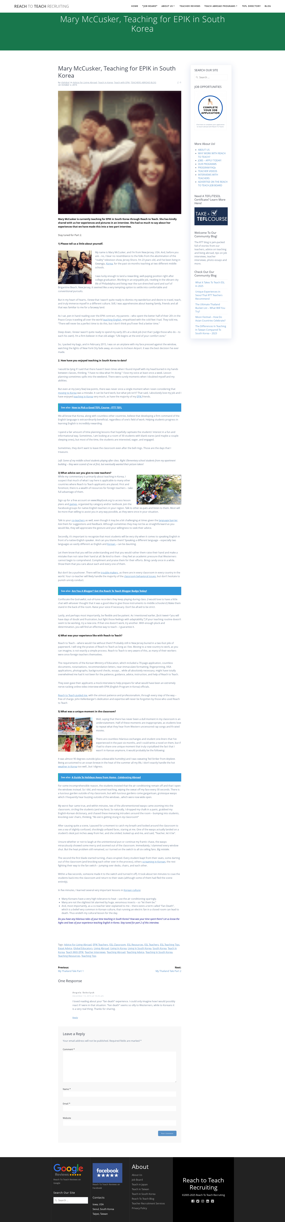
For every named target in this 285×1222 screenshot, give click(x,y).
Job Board (137, 1179)
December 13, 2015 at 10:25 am (88, 995)
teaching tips (88, 956)
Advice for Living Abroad (85, 82)
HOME (134, 6)
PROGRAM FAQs (207, 167)
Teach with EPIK (122, 82)
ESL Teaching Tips (169, 944)
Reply (75, 1017)
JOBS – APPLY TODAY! (209, 160)
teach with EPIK (75, 952)
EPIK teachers (100, 944)
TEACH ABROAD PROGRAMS (219, 6)
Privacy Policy (139, 1208)
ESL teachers (151, 944)
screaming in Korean (154, 861)
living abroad (101, 948)
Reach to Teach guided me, (73, 695)
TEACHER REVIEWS (190, 6)
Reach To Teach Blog (143, 1198)
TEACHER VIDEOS (207, 171)
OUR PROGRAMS (207, 164)
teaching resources (69, 956)
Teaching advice (135, 952)
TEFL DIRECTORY (251, 6)
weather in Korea (67, 766)
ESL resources (135, 944)
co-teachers (78, 520)
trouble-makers (109, 572)
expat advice (65, 948)
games (73, 504)
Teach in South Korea (143, 1194)
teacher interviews (95, 952)
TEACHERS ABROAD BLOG (143, 82)
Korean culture (132, 890)
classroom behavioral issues (140, 576)
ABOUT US (167, 6)
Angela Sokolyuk (83, 992)
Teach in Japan (140, 1184)
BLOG (268, 6)
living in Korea (118, 948)
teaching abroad (116, 952)
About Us (137, 1175)
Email (66, 1103)
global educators (83, 948)
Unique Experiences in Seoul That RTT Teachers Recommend (209, 295)
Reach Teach (41, 6)
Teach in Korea (105, 82)
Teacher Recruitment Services (148, 1203)
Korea (109, 263)
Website (67, 1117)
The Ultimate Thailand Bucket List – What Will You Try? (210, 308)
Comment (69, 1049)
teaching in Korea (83, 396)
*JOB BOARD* (149, 6)
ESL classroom (117, 944)
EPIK (139, 396)
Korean (111, 544)
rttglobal (65, 82)
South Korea (160, 948)
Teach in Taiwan (140, 1189)
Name (67, 1089)
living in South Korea (139, 948)
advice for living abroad (78, 944)
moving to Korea (67, 392)
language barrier (168, 520)
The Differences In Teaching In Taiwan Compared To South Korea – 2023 (210, 330)
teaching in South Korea (158, 952)
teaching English (112, 319)
